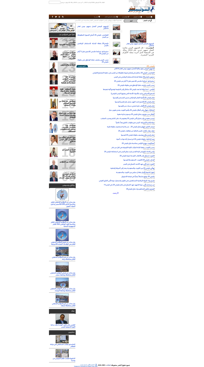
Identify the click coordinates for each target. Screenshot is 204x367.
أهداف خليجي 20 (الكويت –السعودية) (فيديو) (138, 160)
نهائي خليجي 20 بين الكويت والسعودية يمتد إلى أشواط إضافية (132, 168)
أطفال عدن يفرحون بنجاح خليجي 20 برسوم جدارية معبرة (135, 114)
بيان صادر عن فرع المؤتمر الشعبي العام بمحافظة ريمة (63, 258)
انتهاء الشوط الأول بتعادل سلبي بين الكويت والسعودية (135, 172)
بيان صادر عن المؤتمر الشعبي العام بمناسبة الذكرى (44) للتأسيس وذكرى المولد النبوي (63, 204)
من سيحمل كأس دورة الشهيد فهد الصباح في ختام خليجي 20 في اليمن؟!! (129, 184)
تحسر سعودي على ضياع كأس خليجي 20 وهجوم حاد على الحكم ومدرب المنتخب (127, 118)
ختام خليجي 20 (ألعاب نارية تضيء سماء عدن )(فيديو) (136, 106)
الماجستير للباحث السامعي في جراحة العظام (62, 345)
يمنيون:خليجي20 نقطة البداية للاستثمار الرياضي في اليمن (134, 77)
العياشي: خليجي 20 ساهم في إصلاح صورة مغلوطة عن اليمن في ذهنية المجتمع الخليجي (123, 72)
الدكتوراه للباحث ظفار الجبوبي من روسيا (64, 359)
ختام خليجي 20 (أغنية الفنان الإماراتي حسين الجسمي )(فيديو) (133, 97)
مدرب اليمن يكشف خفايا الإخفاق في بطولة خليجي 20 (93, 61)
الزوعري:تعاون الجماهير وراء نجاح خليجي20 (140, 189)
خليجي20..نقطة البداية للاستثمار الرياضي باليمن (93, 44)
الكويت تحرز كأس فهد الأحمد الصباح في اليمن (138, 164)
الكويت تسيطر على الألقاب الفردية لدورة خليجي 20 (137, 155)
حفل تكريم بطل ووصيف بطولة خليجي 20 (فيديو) (137, 135)
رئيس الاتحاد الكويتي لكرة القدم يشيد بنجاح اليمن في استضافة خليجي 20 (129, 151)
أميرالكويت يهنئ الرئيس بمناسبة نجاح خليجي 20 (138, 143)
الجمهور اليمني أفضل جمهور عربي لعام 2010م (140, 44)
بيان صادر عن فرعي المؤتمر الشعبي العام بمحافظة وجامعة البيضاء (62, 289)
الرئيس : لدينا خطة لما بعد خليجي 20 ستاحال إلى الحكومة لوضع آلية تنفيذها (128, 89)
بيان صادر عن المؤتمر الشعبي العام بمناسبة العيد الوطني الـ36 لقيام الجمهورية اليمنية (63, 224)
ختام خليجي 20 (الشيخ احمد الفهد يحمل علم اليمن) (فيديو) (134, 101)
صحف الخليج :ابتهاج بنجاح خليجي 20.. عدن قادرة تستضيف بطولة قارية (130, 126)
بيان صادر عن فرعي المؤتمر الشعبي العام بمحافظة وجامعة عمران (62, 273)
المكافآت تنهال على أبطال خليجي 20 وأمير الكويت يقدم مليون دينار (131, 110)
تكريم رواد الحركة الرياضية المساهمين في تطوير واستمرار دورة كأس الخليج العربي (126, 180)
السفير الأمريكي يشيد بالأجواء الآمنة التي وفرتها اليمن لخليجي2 (132, 93)
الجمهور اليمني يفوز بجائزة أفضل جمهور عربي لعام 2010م (134, 68)
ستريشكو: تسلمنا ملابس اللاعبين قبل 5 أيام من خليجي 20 (93, 52)
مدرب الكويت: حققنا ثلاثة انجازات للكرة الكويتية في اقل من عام (133, 147)
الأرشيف (116, 193)
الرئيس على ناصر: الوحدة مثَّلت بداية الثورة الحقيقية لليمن (63, 325)
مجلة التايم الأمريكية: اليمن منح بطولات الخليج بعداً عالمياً (135, 122)
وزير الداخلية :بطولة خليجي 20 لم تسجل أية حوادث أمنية (135, 139)
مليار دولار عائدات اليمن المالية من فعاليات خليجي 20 (136, 130)
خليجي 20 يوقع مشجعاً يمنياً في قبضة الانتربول (137, 176)
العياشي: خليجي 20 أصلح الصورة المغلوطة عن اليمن (93, 36)
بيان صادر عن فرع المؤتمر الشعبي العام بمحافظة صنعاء (63, 304)
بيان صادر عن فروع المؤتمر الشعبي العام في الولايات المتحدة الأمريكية (63, 243)
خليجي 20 (151, 66)
